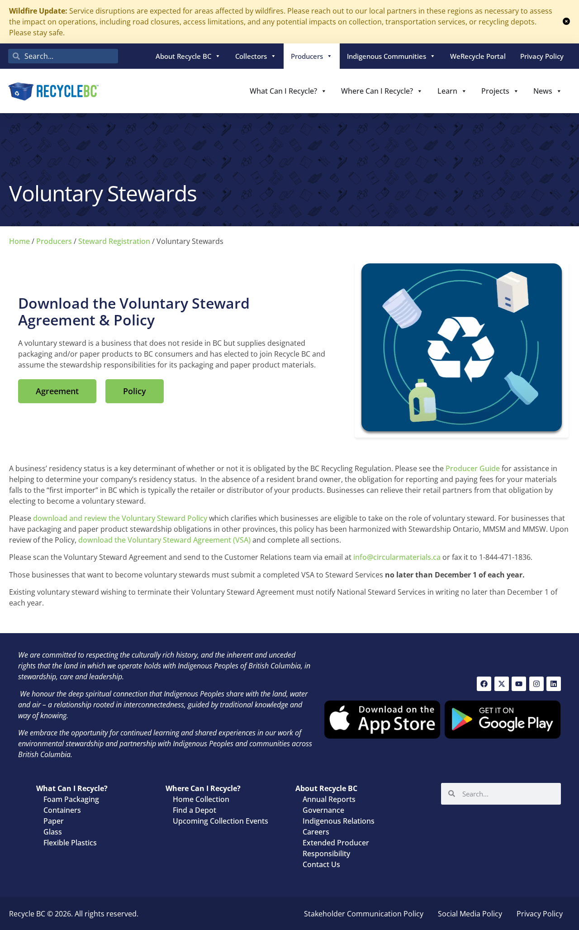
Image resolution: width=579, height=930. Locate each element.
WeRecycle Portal (478, 56)
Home (19, 241)
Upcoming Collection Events (220, 821)
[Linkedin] (553, 684)
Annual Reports (329, 799)
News (542, 91)
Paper (53, 821)
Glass (52, 832)
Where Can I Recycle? (377, 91)
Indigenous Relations (339, 821)
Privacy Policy (542, 56)
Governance (323, 810)
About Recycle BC (183, 56)
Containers (62, 810)
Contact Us (321, 864)
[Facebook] (484, 684)
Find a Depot (194, 810)
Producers (307, 56)
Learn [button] (447, 91)
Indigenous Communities (386, 56)
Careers (316, 832)
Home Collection (201, 799)
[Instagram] (536, 684)
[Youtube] (519, 684)
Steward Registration (114, 241)
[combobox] (63, 56)
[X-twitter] (501, 684)
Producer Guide (473, 468)
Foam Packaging (71, 799)
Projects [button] (495, 91)
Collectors (251, 56)
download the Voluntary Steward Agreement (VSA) (164, 540)
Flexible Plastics (70, 843)
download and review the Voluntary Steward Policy (120, 518)
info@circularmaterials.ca (397, 557)
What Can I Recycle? (283, 91)
